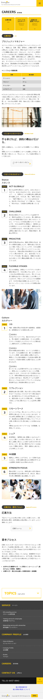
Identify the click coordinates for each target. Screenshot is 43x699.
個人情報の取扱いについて (22, 689)
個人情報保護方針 (22, 687)
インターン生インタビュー (21, 163)
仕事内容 (8, 21)
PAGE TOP (39, 681)
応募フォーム (17, 528)
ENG (34, 696)
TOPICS (14, 593)
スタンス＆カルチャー (21, 22)
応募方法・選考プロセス (34, 22)
